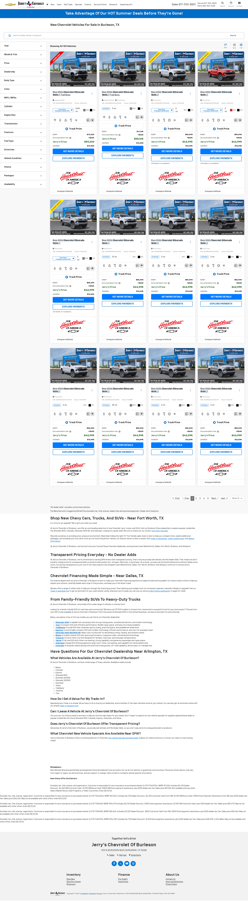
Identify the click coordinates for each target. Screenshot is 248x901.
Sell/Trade (68, 5)
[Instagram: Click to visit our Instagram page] (133, 863)
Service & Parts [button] (100, 5)
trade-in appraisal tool (59, 591)
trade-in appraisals (159, 539)
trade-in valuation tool (68, 706)
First (177, 498)
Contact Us (170, 879)
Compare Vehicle (65, 191)
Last (224, 498)
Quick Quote (123, 882)
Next (214, 498)
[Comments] (88, 120)
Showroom (71, 884)
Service (122, 855)
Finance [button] (88, 5)
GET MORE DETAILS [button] (73, 151)
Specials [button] (78, 5)
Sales (111, 855)
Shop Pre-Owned (74, 882)
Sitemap (93, 893)
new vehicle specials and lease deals (123, 738)
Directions (136, 855)
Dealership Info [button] (126, 5)
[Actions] (92, 93)
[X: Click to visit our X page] (120, 863)
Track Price (75, 129)
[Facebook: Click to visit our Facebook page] (114, 863)
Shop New (71, 879)
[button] (94, 68)
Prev (186, 498)
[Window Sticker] (92, 120)
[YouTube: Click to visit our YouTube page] (127, 863)
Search (233, 35)
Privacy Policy (171, 884)
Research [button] (113, 5)
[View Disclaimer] (76, 120)
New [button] (52, 5)
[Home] (47, 4)
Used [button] (59, 5)
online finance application (159, 591)
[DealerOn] (57, 893)
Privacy (99, 893)
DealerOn (85, 893)
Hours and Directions (174, 882)
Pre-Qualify (123, 879)
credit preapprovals (176, 539)
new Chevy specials (160, 531)
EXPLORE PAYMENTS (73, 158)
